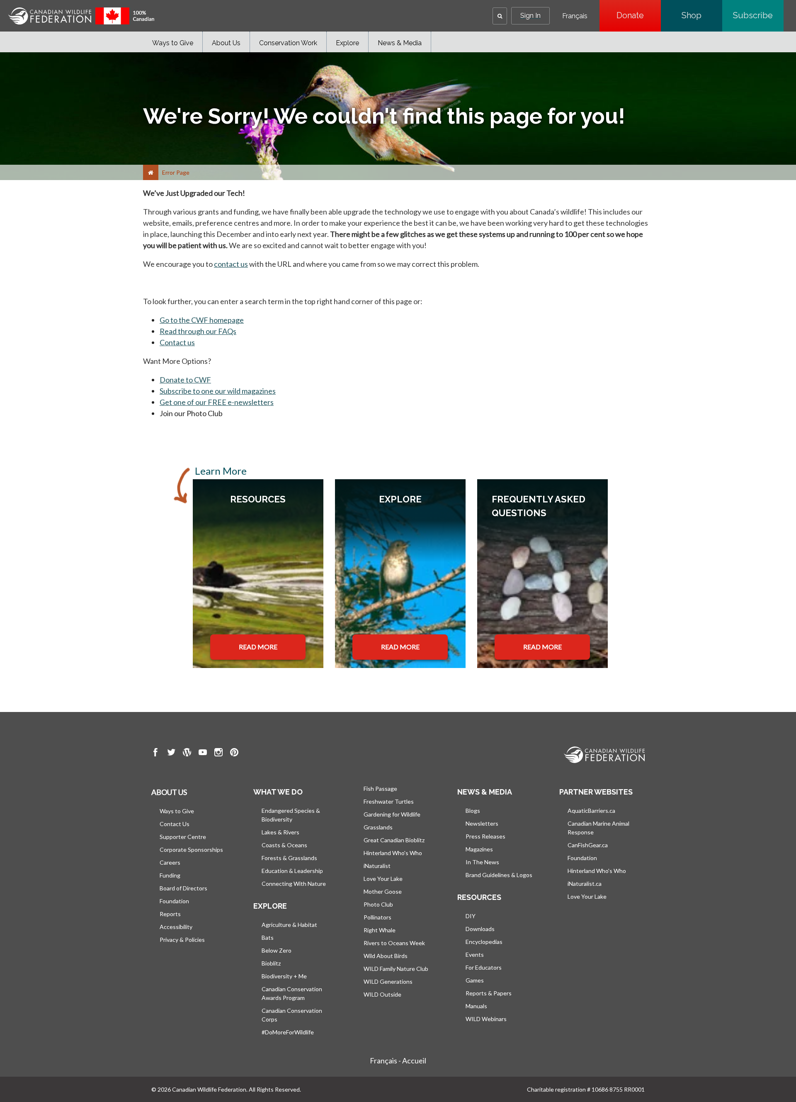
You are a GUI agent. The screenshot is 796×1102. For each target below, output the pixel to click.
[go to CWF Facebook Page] (155, 753)
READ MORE (258, 647)
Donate (638, 15)
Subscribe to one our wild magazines (218, 390)
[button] (500, 15)
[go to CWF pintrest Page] (234, 753)
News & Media (400, 43)
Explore (347, 43)
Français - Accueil (398, 1060)
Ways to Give (172, 43)
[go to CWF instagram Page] (218, 753)
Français (574, 16)
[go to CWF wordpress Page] (187, 753)
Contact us (177, 342)
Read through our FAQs (198, 331)
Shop (702, 15)
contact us (231, 263)
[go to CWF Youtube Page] (203, 753)
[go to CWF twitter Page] (171, 753)
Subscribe (758, 15)
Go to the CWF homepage (202, 319)
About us (169, 792)
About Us (226, 43)
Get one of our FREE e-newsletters (217, 402)
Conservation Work (288, 43)
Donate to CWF (185, 379)
